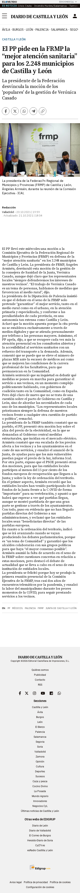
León (40, 722)
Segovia (40, 741)
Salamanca (40, 736)
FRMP (40, 608)
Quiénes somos (40, 670)
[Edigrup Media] (40, 867)
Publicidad (40, 674)
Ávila (40, 712)
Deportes (40, 771)
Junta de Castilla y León (61, 608)
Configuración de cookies (40, 887)
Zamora (40, 756)
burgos (18, 30)
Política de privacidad (36, 882)
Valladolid (40, 751)
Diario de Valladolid (40, 830)
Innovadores (40, 801)
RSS (40, 684)
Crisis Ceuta (25, 5)
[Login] (75, 16)
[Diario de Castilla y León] (39, 16)
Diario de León (40, 825)
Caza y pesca (40, 781)
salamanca (59, 30)
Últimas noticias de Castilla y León (40, 811)
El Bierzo (40, 727)
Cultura (40, 766)
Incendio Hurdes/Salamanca (50, 5)
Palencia (30, 608)
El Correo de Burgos (40, 835)
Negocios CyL (40, 806)
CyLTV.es (40, 845)
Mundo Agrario (40, 796)
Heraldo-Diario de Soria (40, 840)
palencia (42, 30)
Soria (40, 746)
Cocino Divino (40, 786)
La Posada (40, 791)
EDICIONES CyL (66, 2)
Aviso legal (16, 882)
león (29, 30)
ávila (6, 30)
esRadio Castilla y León (40, 850)
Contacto (40, 679)
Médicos (17, 608)
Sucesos (40, 776)
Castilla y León (14, 39)
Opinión (40, 761)
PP (9, 608)
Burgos (40, 717)
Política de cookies (60, 882)
